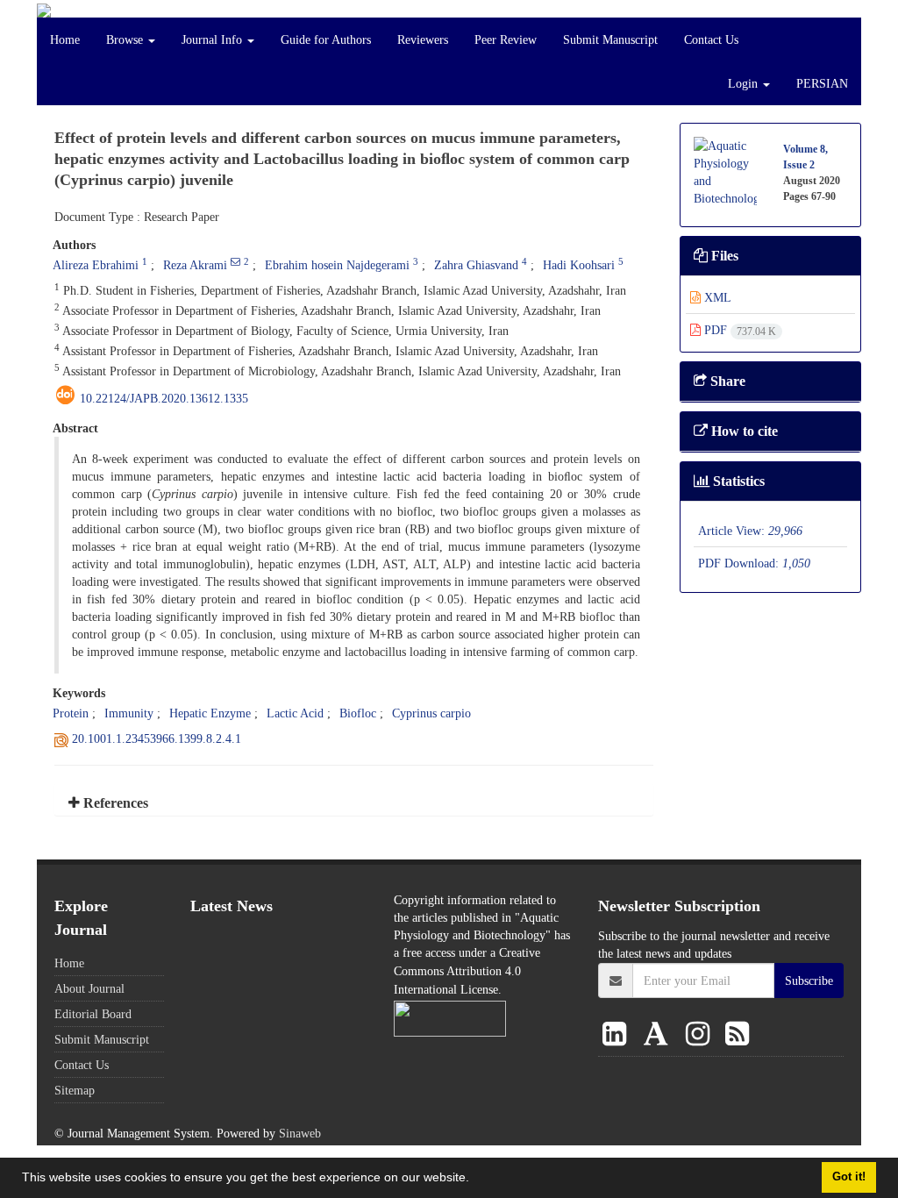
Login (744, 83)
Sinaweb (300, 1133)
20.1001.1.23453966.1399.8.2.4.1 (156, 738)
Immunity (128, 713)
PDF (738, 330)
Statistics (737, 481)
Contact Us (711, 39)
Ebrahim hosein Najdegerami (337, 265)
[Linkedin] (618, 1035)
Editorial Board (93, 1014)
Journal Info (214, 39)
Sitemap (74, 1090)
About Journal (89, 988)
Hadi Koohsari (579, 265)
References (114, 803)
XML (716, 297)
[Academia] (659, 1035)
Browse (126, 39)
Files (723, 255)
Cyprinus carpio (431, 713)
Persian (822, 83)
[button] (475, 1179)
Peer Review (505, 39)
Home (65, 39)
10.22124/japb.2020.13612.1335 (164, 398)
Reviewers (422, 39)
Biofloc (357, 713)
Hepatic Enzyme (210, 713)
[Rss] (737, 1035)
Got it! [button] (849, 1177)
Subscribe (809, 980)
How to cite (743, 431)
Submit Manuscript (610, 39)
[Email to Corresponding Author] (235, 261)
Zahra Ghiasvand (476, 265)
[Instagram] (701, 1035)
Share (726, 381)
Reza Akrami (195, 265)
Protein (71, 713)
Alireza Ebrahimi (96, 265)
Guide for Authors (326, 39)
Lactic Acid (295, 713)
